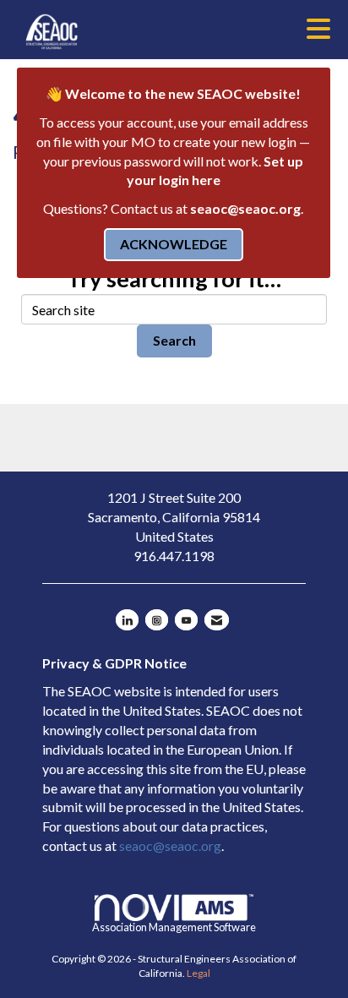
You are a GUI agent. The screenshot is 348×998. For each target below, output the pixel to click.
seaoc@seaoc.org (245, 208)
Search (174, 340)
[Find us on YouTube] (186, 619)
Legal (198, 973)
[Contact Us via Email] (216, 619)
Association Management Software (174, 927)
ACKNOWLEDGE (173, 244)
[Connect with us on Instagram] (156, 619)
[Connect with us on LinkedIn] (127, 619)
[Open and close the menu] (219, 28)
